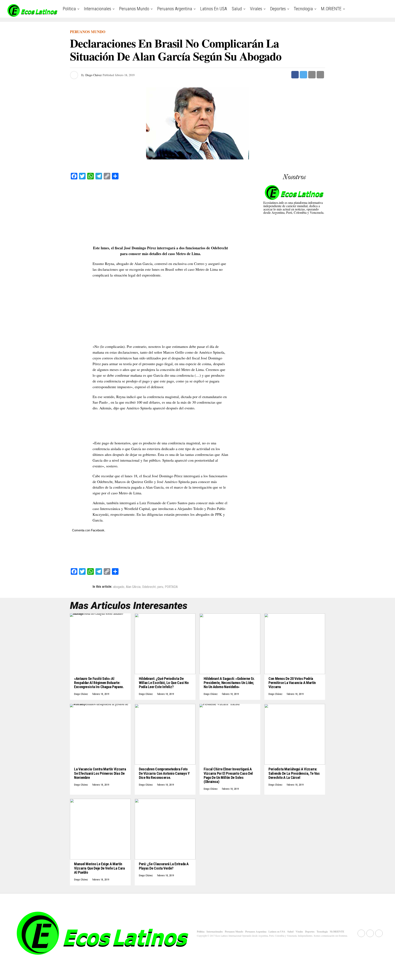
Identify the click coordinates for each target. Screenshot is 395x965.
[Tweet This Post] (303, 74)
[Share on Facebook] (295, 74)
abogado (118, 587)
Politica (69, 8)
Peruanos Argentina (174, 8)
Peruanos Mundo (134, 8)
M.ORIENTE (331, 8)
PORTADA (171, 587)
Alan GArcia (133, 587)
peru (160, 587)
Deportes (278, 8)
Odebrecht (149, 587)
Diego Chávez (93, 75)
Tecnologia (303, 8)
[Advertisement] (160, 212)
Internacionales (97, 8)
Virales (256, 8)
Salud (237, 8)
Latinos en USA (213, 8)
